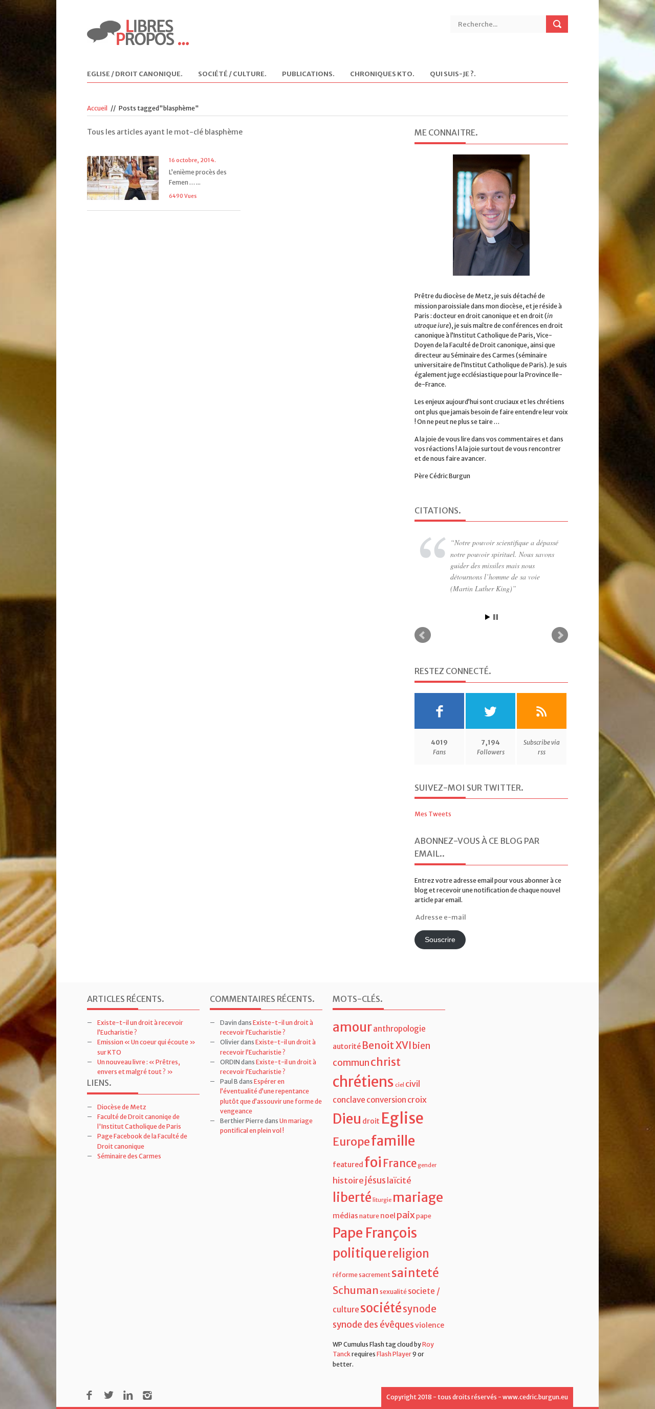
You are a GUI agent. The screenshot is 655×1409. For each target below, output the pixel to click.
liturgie (382, 1200)
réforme (345, 1275)
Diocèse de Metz (121, 1107)
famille (393, 1140)
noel (388, 1215)
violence (429, 1325)
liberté (352, 1197)
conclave (349, 1100)
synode (419, 1309)
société (381, 1308)
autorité (347, 1046)
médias (345, 1215)
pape (423, 1216)
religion (408, 1253)
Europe (351, 1142)
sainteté (415, 1272)
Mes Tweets (432, 814)
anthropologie (399, 1029)
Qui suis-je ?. (453, 74)
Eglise (402, 1118)
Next (560, 635)
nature (369, 1216)
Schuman (356, 1290)
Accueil (97, 108)
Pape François (375, 1232)
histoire (348, 1180)
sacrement (374, 1275)
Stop (495, 617)
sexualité (393, 1291)
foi (373, 1162)
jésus (375, 1180)
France (400, 1163)
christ (385, 1062)
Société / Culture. (232, 74)
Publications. (308, 74)
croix (417, 1099)
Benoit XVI (386, 1045)
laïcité (399, 1180)
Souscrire (440, 940)
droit (371, 1121)
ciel (399, 1085)
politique (359, 1253)
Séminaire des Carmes (129, 1156)
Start (487, 617)
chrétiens (363, 1081)
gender (427, 1165)
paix (406, 1215)
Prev (422, 635)
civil (412, 1084)
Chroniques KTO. (382, 74)
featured (348, 1164)
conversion (386, 1100)
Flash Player (394, 1354)
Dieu (347, 1118)
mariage (417, 1197)
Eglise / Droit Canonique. (135, 74)
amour (352, 1027)
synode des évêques (373, 1324)
